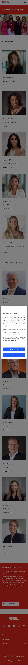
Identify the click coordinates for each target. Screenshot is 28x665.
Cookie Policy (13, 340)
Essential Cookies (14, 349)
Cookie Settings (14, 344)
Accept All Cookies (14, 355)
